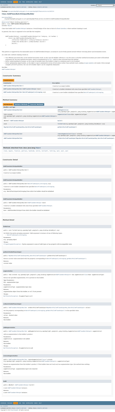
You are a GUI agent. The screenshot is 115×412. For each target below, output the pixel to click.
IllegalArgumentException (12, 244)
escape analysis (89, 63)
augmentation (62, 114)
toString (52, 151)
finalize (17, 151)
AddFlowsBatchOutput (30, 89)
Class (69, 114)
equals (11, 151)
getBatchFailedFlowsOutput (67, 127)
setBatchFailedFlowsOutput (67, 138)
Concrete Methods (36, 104)
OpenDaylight (14, 410)
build (59, 120)
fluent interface (62, 28)
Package (9, 2)
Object (10, 25)
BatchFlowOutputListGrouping (32, 92)
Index (36, 2)
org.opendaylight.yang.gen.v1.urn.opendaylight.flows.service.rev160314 (31, 11)
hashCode (31, 151)
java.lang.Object (7, 17)
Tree (23, 2)
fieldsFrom (61, 124)
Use (20, 2)
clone (5, 151)
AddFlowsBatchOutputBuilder (13, 85)
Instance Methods (21, 104)
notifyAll (45, 151)
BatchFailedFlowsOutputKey (16, 127)
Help (40, 2)
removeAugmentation (64, 133)
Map (5, 127)
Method (24, 7)
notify (38, 151)
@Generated (5, 22)
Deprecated (29, 2)
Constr (18, 7)
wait (58, 151)
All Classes (4, 5)
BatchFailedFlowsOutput (33, 127)
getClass (24, 151)
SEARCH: (93, 5)
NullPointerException (11, 296)
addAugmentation (63, 110)
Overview (3, 2)
